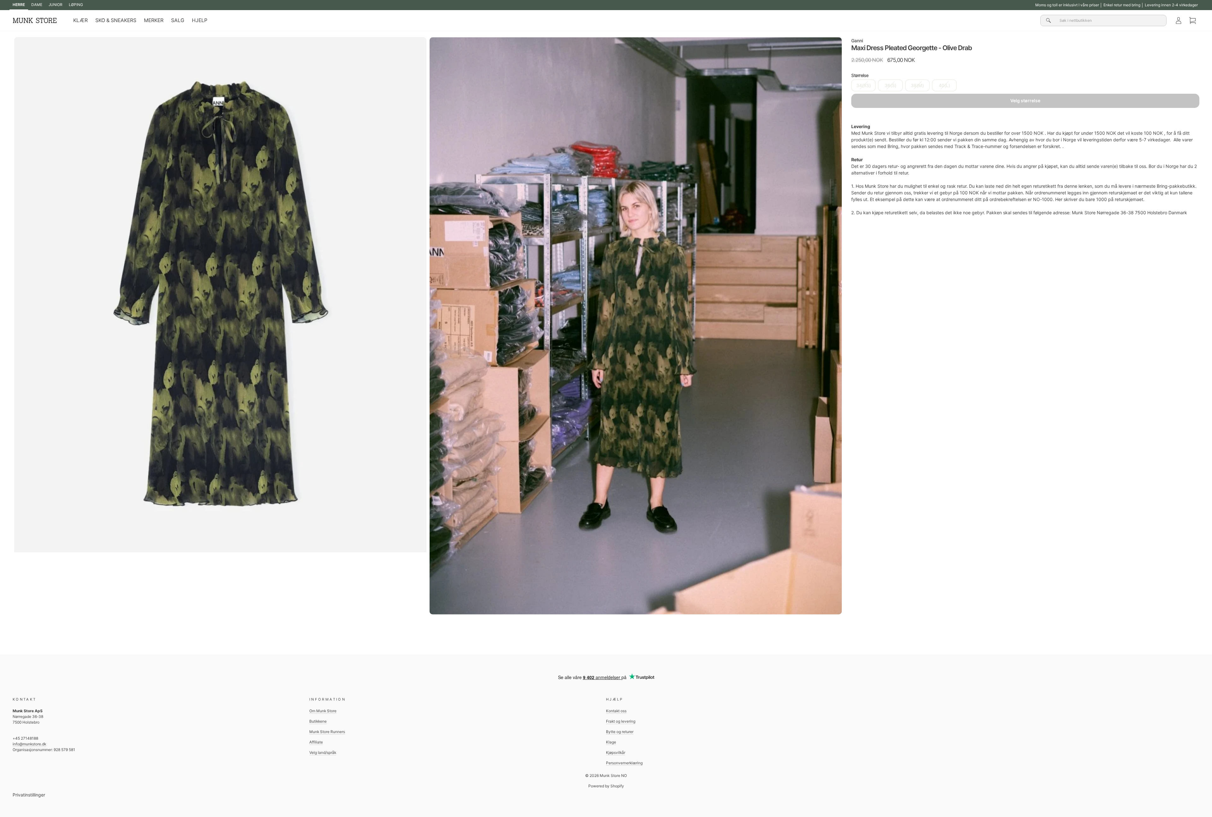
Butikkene (318, 721)
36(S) (890, 85)
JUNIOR (55, 4)
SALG (177, 20)
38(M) (917, 85)
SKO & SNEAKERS (115, 20)
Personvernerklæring (624, 763)
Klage (611, 742)
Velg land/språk (322, 752)
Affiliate (316, 742)
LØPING (76, 4)
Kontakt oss (616, 710)
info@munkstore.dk (29, 744)
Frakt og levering (620, 721)
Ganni (857, 40)
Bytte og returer (619, 731)
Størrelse (860, 75)
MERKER (153, 20)
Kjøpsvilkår (615, 752)
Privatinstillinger (29, 794)
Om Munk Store (322, 710)
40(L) (944, 85)
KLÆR (80, 20)
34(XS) (863, 85)
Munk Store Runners (327, 731)
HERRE (19, 4)
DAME (36, 4)
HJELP (199, 20)
